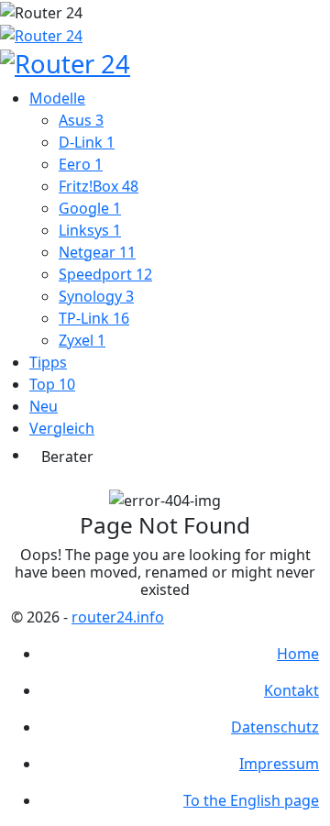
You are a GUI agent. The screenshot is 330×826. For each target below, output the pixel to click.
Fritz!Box (98, 186)
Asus (81, 120)
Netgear (97, 252)
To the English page (251, 800)
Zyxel (82, 340)
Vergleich (61, 428)
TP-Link (94, 318)
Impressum (279, 764)
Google (90, 208)
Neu (43, 406)
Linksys (90, 230)
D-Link (87, 142)
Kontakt (291, 690)
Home (298, 654)
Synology (96, 296)
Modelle (57, 98)
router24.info (118, 617)
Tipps (48, 362)
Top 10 (52, 384)
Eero (81, 164)
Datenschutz (275, 727)
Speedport (105, 274)
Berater (67, 456)
